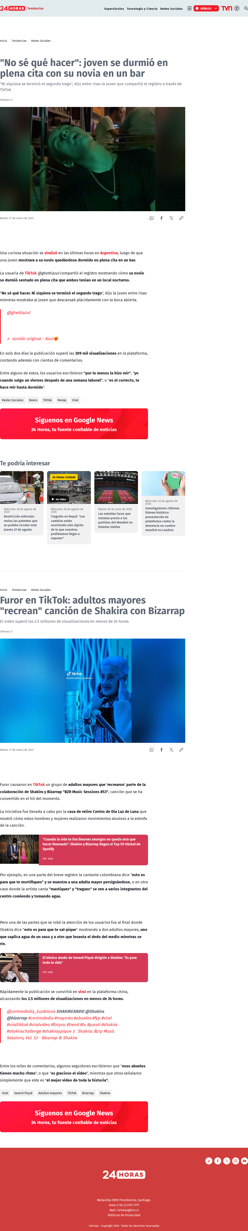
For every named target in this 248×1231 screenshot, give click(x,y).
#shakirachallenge (24, 1031)
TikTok (47, 400)
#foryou (58, 1024)
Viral (75, 400)
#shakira (109, 1024)
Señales (206, 8)
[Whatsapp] (152, 218)
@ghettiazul (18, 312)
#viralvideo (39, 1024)
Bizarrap (88, 1093)
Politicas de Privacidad (124, 1215)
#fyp (96, 1018)
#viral (106, 1018)
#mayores (63, 1018)
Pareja (62, 400)
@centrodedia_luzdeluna (31, 1011)
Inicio (3, 40)
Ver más (48, 858)
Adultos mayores (50, 1093)
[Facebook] (161, 218)
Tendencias (19, 40)
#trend (72, 1024)
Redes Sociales (171, 8)
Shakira (105, 1093)
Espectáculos (114, 8)
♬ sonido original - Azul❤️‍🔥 (32, 338)
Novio (33, 400)
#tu (83, 1024)
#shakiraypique (56, 1031)
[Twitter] (171, 218)
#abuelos (82, 1018)
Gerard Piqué (23, 1093)
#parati (93, 1024)
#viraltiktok (17, 1024)
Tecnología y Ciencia (142, 8)
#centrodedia (40, 1018)
